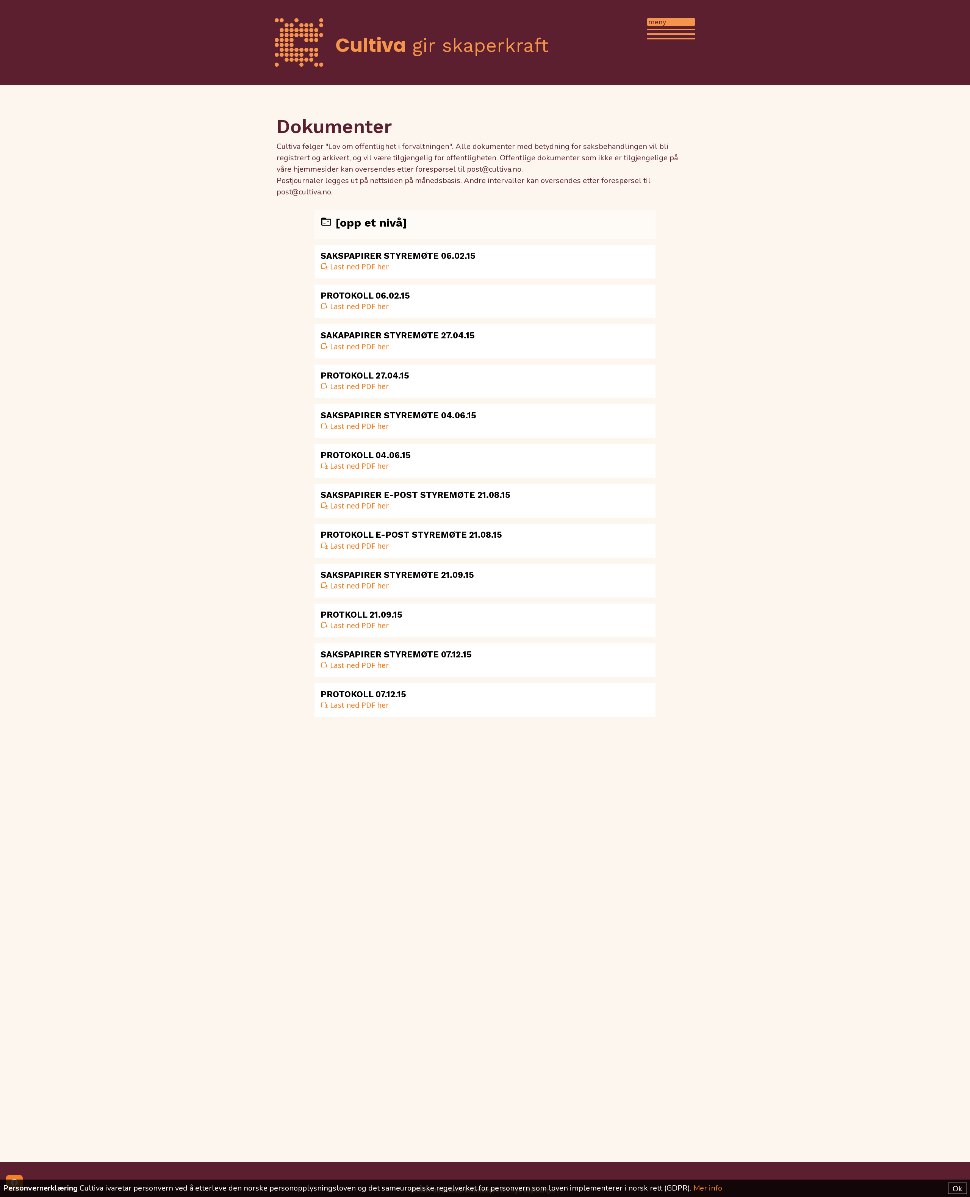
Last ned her (358, 266)
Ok (957, 1189)
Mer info (707, 1188)
